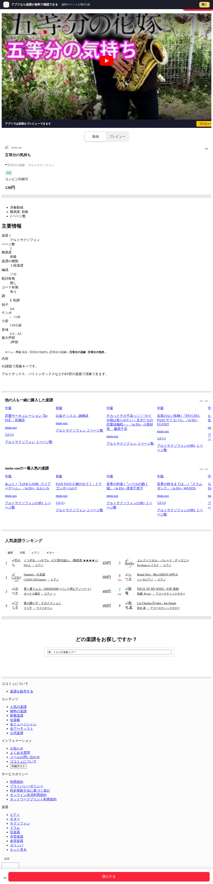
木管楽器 (16, 836)
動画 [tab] (95, 136)
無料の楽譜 (18, 711)
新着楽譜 (16, 715)
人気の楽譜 (18, 707)
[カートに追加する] (5, 877)
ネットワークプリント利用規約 (33, 799)
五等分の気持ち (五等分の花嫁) (48, 352)
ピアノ (15, 814)
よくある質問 (20, 752)
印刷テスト (18, 766)
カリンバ (16, 845)
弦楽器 (15, 832)
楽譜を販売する (21, 691)
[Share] (206, 148)
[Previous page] (197, 540)
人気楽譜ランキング (23, 540)
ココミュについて (23, 761)
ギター (15, 819)
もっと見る (18, 849)
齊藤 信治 (21, 352)
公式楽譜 (16, 733)
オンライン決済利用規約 (28, 795)
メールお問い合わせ (25, 757)
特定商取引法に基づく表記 (30, 790)
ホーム (9, 352)
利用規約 (16, 782)
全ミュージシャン (23, 724)
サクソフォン (20, 823)
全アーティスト (21, 728)
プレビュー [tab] (117, 136)
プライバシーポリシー (26, 786)
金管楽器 (16, 841)
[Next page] (204, 540)
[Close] (208, 4)
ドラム (15, 828)
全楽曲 (15, 720)
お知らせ (16, 748)
